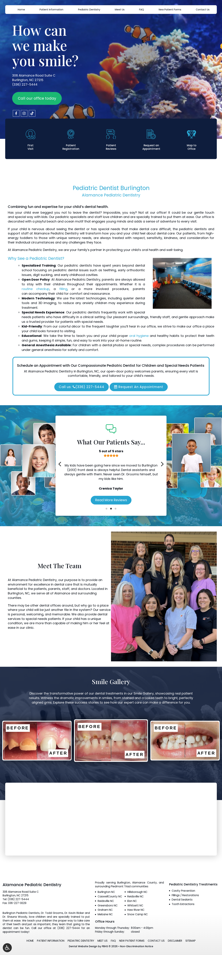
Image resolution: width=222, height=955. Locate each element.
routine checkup (35, 289)
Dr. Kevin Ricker (74, 913)
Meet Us (120, 9)
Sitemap (190, 941)
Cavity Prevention (183, 891)
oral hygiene (139, 336)
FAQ (141, 9)
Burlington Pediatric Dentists (21, 913)
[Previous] (60, 464)
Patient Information (51, 9)
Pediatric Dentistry (89, 9)
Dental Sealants (182, 899)
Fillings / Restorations (185, 895)
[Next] (162, 464)
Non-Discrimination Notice (136, 946)
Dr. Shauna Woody (15, 917)
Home (21, 9)
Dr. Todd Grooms (52, 913)
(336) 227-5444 (24, 84)
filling (63, 289)
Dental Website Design (83, 946)
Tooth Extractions (183, 904)
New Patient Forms (170, 9)
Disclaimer (175, 941)
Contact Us (203, 9)
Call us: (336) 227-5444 (81, 387)
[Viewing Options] (7, 947)
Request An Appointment (140, 387)
